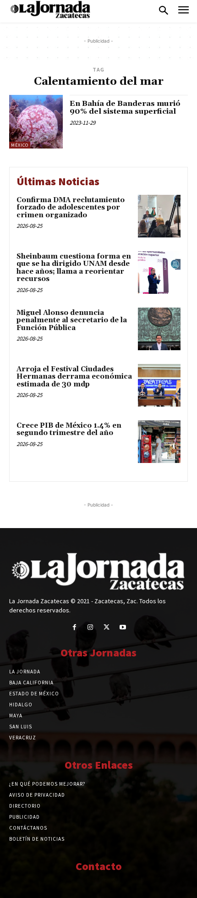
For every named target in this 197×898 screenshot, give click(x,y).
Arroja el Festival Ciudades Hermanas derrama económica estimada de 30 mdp (74, 377)
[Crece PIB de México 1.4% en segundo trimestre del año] (159, 441)
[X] (106, 627)
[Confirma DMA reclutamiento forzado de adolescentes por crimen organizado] (159, 216)
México (19, 145)
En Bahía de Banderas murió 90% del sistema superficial (125, 107)
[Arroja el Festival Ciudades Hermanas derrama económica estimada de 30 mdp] (159, 385)
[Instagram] (90, 627)
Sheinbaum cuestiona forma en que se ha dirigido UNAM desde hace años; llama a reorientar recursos (73, 268)
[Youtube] (122, 627)
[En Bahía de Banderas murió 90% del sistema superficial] (36, 122)
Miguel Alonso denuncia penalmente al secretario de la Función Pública (71, 320)
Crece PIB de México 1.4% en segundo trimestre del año (68, 429)
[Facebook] (74, 627)
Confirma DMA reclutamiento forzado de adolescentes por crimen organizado (70, 208)
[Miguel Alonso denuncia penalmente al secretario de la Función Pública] (159, 329)
